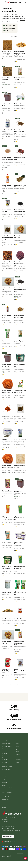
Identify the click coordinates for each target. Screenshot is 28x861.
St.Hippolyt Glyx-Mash (20, 340)
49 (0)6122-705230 (9, 826)
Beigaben (4, 807)
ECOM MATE (20, 853)
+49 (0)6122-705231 (9, 828)
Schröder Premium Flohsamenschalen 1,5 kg (8, 159)
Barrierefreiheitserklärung (7, 793)
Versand (3, 856)
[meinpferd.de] (14, 813)
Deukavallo (18, 759)
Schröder (18, 741)
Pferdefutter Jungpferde (4, 749)
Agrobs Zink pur (6, 490)
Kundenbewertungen (7, 796)
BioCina (17, 746)
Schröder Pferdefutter (7, 741)
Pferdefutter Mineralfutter (5, 763)
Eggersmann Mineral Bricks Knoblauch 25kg (19, 517)
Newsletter (4, 782)
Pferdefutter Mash (6, 772)
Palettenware (5, 804)
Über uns (4, 785)
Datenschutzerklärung (6, 855)
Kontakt (3, 779)
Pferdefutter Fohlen (6, 743)
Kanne (17, 757)
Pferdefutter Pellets (6, 769)
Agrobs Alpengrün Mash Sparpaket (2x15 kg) (20, 592)
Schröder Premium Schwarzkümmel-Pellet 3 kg (20, 289)
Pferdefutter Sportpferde (4, 754)
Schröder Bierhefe (6, 51)
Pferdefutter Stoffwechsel (5, 758)
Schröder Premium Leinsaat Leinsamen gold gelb (19, 53)
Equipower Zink (18, 103)
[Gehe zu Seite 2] (17, 684)
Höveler (17, 765)
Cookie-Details (5, 802)
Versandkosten (5, 799)
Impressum (9, 856)
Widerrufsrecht (15, 855)
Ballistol (17, 762)
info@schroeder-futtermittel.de (12, 830)
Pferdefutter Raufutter (7, 766)
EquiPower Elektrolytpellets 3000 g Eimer (7, 441)
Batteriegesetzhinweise (7, 788)
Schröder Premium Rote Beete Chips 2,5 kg (19, 263)
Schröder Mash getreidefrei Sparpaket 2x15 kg (7, 237)
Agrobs (17, 743)
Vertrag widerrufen (7, 836)
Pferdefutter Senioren (7, 746)
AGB (21, 855)
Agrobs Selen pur (6, 542)
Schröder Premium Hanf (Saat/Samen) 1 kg (19, 131)
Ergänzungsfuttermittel (12, 21)
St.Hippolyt (18, 754)
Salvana (18, 751)
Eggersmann (19, 749)
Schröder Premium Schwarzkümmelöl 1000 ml (19, 643)
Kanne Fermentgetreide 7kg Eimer (19, 671)
